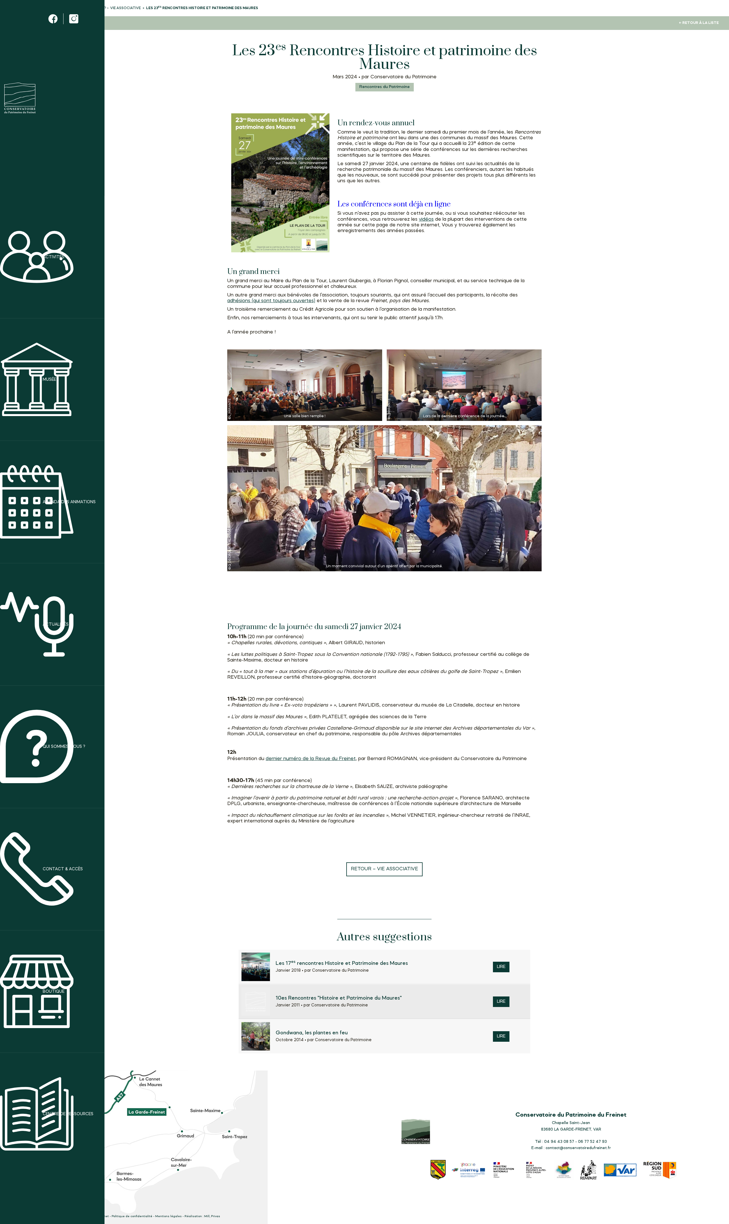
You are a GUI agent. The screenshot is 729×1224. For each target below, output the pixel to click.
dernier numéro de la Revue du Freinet (311, 758)
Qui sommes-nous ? (64, 747)
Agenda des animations (69, 502)
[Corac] (564, 1170)
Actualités (56, 624)
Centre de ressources (68, 1114)
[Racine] (468, 1170)
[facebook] (53, 19)
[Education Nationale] (505, 1170)
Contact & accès (63, 869)
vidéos (426, 219)
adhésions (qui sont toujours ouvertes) (271, 300)
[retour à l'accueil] (20, 98)
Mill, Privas (212, 1216)
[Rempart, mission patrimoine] (589, 1170)
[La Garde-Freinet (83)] (438, 1170)
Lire (501, 967)
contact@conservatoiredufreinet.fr (578, 1148)
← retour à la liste (699, 23)
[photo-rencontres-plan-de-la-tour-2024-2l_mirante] (464, 385)
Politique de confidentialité (132, 1216)
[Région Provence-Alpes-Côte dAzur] (660, 1171)
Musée (49, 380)
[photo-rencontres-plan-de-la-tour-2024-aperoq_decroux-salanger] (384, 498)
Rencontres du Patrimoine (384, 87)
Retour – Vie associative (384, 869)
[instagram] (73, 19)
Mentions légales (168, 1216)
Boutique (53, 991)
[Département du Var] (620, 1170)
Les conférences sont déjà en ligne (394, 204)
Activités (53, 257)
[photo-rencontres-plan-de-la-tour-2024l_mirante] (304, 385)
